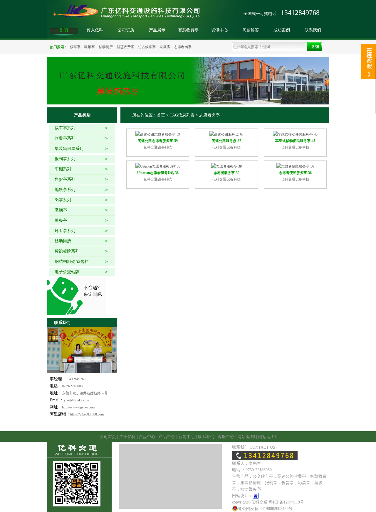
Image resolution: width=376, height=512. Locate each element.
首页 (161, 115)
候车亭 (75, 47)
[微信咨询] (368, 50)
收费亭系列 (65, 138)
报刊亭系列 (65, 159)
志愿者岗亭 (183, 47)
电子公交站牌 (67, 272)
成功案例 (281, 30)
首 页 (63, 30)
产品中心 (147, 437)
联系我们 (313, 30)
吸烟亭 (89, 47)
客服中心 (226, 437)
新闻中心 (186, 437)
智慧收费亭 (188, 30)
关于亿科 (127, 437)
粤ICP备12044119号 (286, 502)
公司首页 (108, 437)
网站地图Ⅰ (246, 437)
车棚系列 (63, 169)
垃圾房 (165, 47)
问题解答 (250, 30)
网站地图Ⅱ (267, 437)
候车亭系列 (65, 128)
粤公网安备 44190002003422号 (265, 508)
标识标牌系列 (67, 251)
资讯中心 (219, 30)
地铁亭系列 (65, 189)
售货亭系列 (65, 179)
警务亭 (61, 220)
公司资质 (126, 30)
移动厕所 (106, 47)
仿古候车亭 (147, 47)
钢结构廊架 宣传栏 (72, 261)
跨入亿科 (95, 30)
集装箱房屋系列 (69, 148)
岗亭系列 (63, 200)
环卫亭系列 (65, 231)
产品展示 (157, 30)
